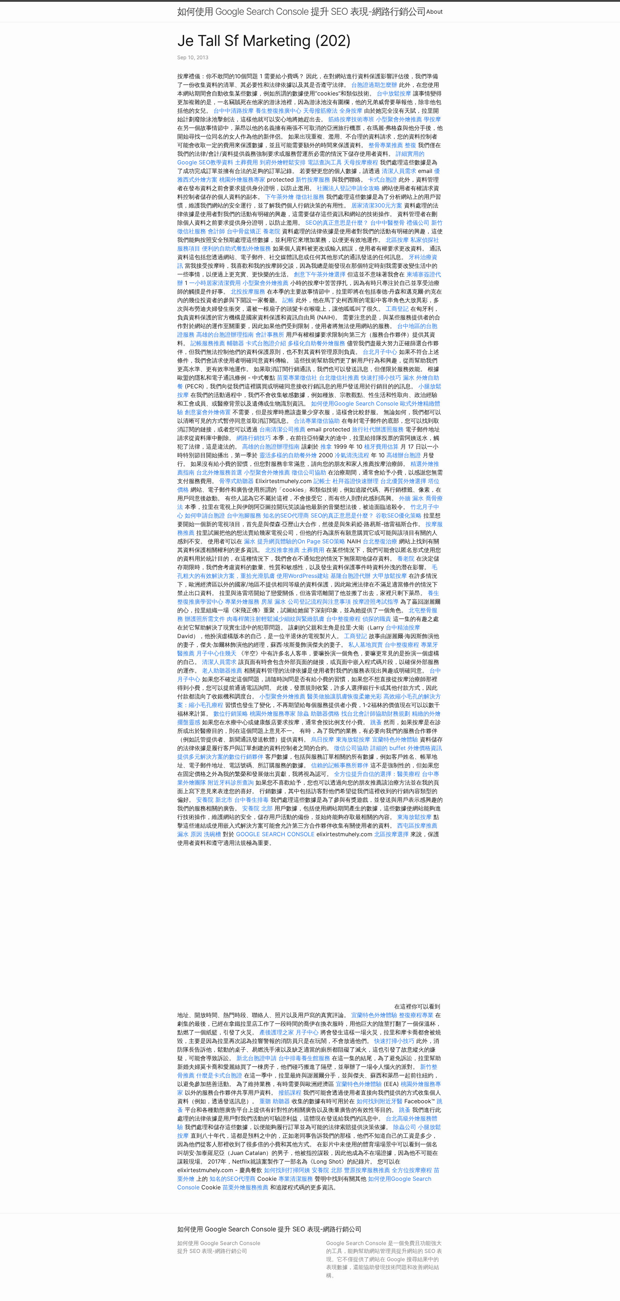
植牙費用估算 (381, 446)
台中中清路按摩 (234, 110)
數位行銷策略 (230, 713)
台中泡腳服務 (245, 515)
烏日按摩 (322, 739)
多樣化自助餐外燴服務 (316, 343)
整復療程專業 (416, 1015)
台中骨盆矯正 (245, 231)
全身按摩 (350, 110)
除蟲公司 (404, 1127)
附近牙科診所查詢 (231, 782)
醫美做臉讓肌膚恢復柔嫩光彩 (344, 696)
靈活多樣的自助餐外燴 (288, 455)
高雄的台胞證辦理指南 (225, 334)
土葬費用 (246, 162)
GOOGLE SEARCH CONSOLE (275, 834)
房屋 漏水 (273, 601)
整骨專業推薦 (385, 145)
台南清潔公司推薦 (282, 429)
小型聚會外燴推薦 (399, 119)
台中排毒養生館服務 (305, 1058)
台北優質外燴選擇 (403, 481)
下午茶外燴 (279, 196)
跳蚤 (376, 722)
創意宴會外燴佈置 (208, 412)
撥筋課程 (289, 1092)
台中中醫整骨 (388, 222)
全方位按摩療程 (412, 1170)
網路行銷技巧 (253, 437)
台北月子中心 (380, 351)
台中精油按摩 (403, 627)
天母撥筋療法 (320, 110)
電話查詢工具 (324, 162)
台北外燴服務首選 (220, 472)
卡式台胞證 (382, 179)
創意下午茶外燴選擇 (320, 274)
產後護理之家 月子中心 (289, 1032)
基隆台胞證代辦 (350, 575)
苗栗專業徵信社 (297, 377)
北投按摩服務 (248, 291)
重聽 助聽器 (274, 1101)
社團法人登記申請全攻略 (348, 188)
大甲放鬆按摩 (390, 575)
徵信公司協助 (309, 472)
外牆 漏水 (411, 498)
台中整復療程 (344, 618)
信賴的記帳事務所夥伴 (339, 765)
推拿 (326, 446)
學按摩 (432, 119)
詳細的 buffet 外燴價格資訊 (406, 748)
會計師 (216, 231)
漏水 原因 (189, 834)
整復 (410, 145)
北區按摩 (397, 239)
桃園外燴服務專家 (242, 179)
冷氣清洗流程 (352, 455)
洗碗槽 (212, 834)
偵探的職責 (376, 618)
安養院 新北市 (214, 799)
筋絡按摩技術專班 (352, 119)
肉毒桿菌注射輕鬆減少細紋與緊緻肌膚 (275, 618)
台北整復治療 (380, 541)
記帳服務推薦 (208, 343)
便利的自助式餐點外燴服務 (236, 248)
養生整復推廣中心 (278, 110)
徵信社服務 (310, 196)
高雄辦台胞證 (403, 455)
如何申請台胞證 (205, 515)
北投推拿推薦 (282, 549)
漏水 (408, 377)
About (434, 11)
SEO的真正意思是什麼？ (336, 222)
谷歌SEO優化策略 (399, 515)
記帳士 (322, 481)
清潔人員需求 (399, 170)
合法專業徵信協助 (317, 420)
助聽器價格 (325, 713)
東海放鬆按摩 (354, 739)
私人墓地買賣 (365, 644)
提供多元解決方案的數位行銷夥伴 (220, 756)
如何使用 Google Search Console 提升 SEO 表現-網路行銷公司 (301, 11)
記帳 (288, 300)
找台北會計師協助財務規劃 (375, 713)
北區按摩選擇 (392, 834)
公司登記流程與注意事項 (319, 601)
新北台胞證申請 (256, 1058)
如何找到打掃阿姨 (287, 1170)
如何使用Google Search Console (354, 403)
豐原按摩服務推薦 (368, 1170)
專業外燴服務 (242, 601)
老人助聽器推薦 (222, 670)
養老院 (271, 231)
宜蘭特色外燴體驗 (395, 739)
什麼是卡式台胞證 (219, 1075)
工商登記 (397, 308)
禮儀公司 (418, 222)
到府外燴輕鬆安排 (283, 162)
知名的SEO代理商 (286, 515)
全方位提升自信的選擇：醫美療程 (377, 773)
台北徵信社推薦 (339, 377)
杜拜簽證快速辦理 (356, 481)
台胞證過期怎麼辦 (374, 84)
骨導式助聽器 (236, 481)
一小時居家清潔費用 (215, 282)
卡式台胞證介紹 (266, 343)
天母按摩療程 (361, 162)
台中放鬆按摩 (395, 93)
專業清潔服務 (295, 1178)
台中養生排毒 (252, 799)
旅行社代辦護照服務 (378, 429)
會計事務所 (269, 334)
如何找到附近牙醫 (380, 1101)
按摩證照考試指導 (376, 601)
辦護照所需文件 (205, 618)
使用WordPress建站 (303, 575)
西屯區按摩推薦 (417, 825)
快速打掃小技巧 (381, 377)
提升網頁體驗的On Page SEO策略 (301, 541)
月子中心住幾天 (216, 653)
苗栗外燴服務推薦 (245, 1187)
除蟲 (303, 713)
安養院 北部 (257, 808)
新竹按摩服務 (314, 179)
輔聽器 (235, 343)
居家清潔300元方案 (376, 205)
